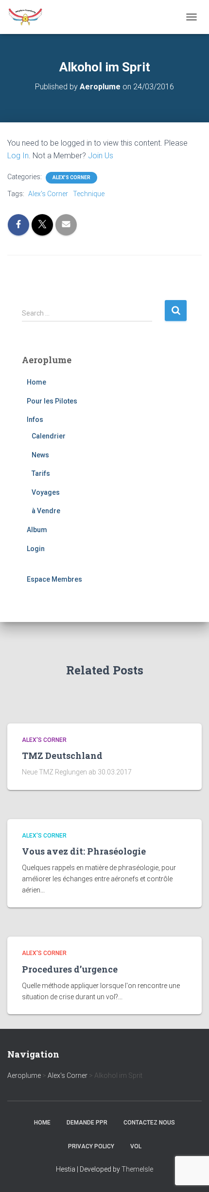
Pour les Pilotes (52, 401)
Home (36, 382)
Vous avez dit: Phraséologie (84, 851)
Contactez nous (149, 1122)
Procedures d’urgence (70, 969)
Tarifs (41, 473)
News (40, 455)
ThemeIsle (137, 1169)
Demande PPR (87, 1122)
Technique (88, 194)
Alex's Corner (71, 177)
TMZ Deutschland (62, 755)
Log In (18, 155)
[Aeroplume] (29, 17)
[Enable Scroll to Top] (189, 1172)
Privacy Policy (91, 1146)
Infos (35, 419)
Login (36, 549)
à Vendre (46, 511)
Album (37, 530)
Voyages (46, 492)
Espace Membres (54, 579)
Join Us (100, 155)
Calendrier (49, 436)
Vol (135, 1146)
